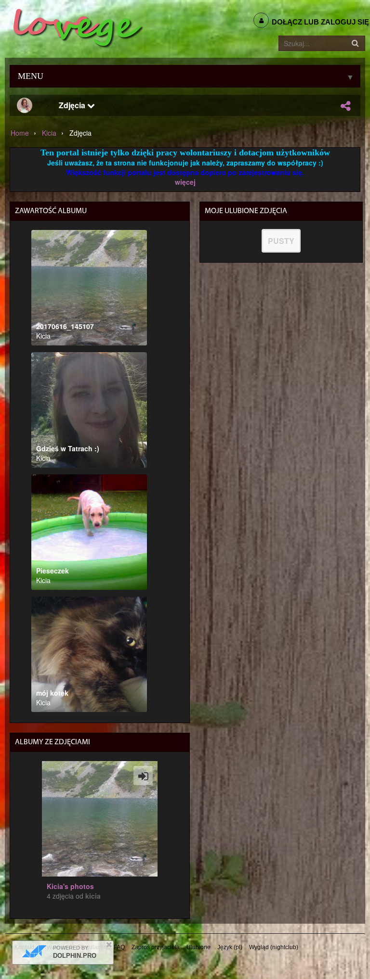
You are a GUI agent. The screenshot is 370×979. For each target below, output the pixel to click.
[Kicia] (24, 105)
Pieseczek (52, 570)
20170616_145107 (65, 326)
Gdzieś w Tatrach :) (67, 448)
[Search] (355, 43)
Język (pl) (229, 947)
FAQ (119, 947)
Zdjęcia (73, 105)
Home (20, 133)
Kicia (49, 133)
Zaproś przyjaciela (156, 947)
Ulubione (198, 947)
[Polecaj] (345, 106)
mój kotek (52, 693)
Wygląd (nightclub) (273, 947)
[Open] (143, 775)
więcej (185, 182)
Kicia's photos (70, 886)
